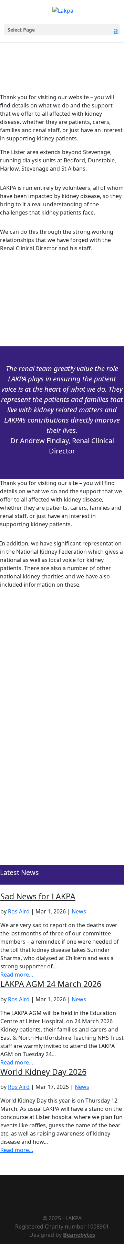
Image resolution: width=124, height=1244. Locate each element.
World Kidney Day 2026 (43, 1071)
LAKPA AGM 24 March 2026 (50, 983)
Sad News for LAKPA (37, 896)
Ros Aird (19, 911)
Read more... (16, 974)
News (79, 911)
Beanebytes (79, 1235)
